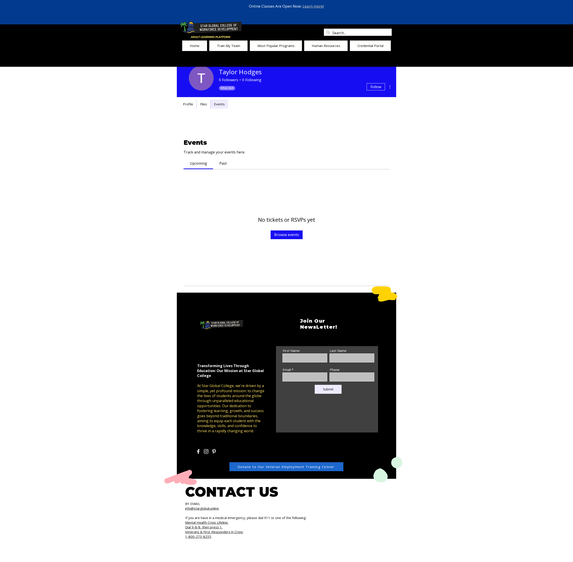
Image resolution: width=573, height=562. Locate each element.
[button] (228, 45)
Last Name (338, 350)
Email (287, 369)
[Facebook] (198, 451)
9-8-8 (196, 527)
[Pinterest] (214, 451)
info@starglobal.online (202, 508)
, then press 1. (211, 527)
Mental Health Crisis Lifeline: (206, 522)
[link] (198, 163)
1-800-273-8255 (198, 536)
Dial (188, 527)
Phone (335, 369)
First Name (291, 350)
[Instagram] (206, 451)
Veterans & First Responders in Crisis (214, 532)
